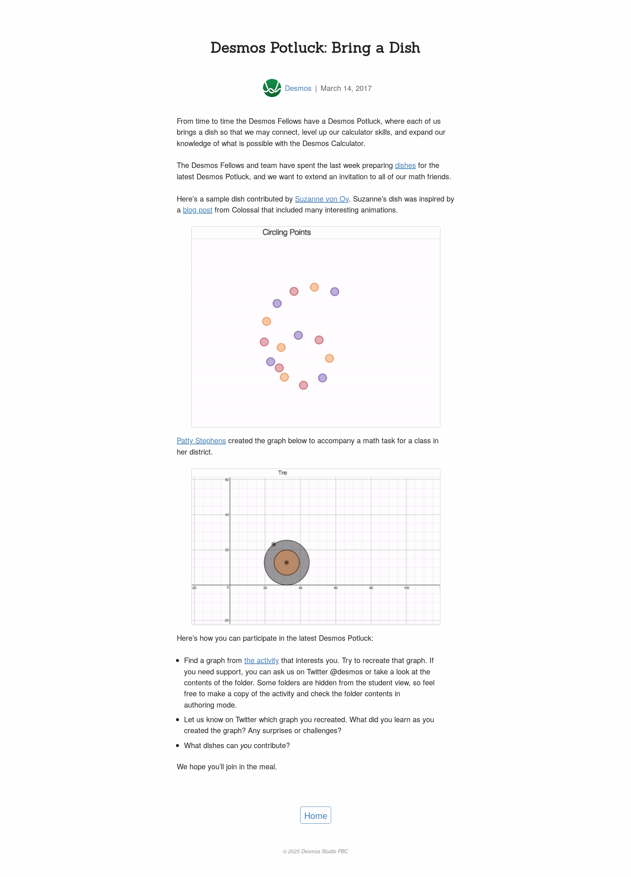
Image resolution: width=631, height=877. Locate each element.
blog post (198, 209)
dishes (405, 165)
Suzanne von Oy (322, 198)
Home (315, 815)
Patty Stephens (201, 440)
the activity (261, 660)
